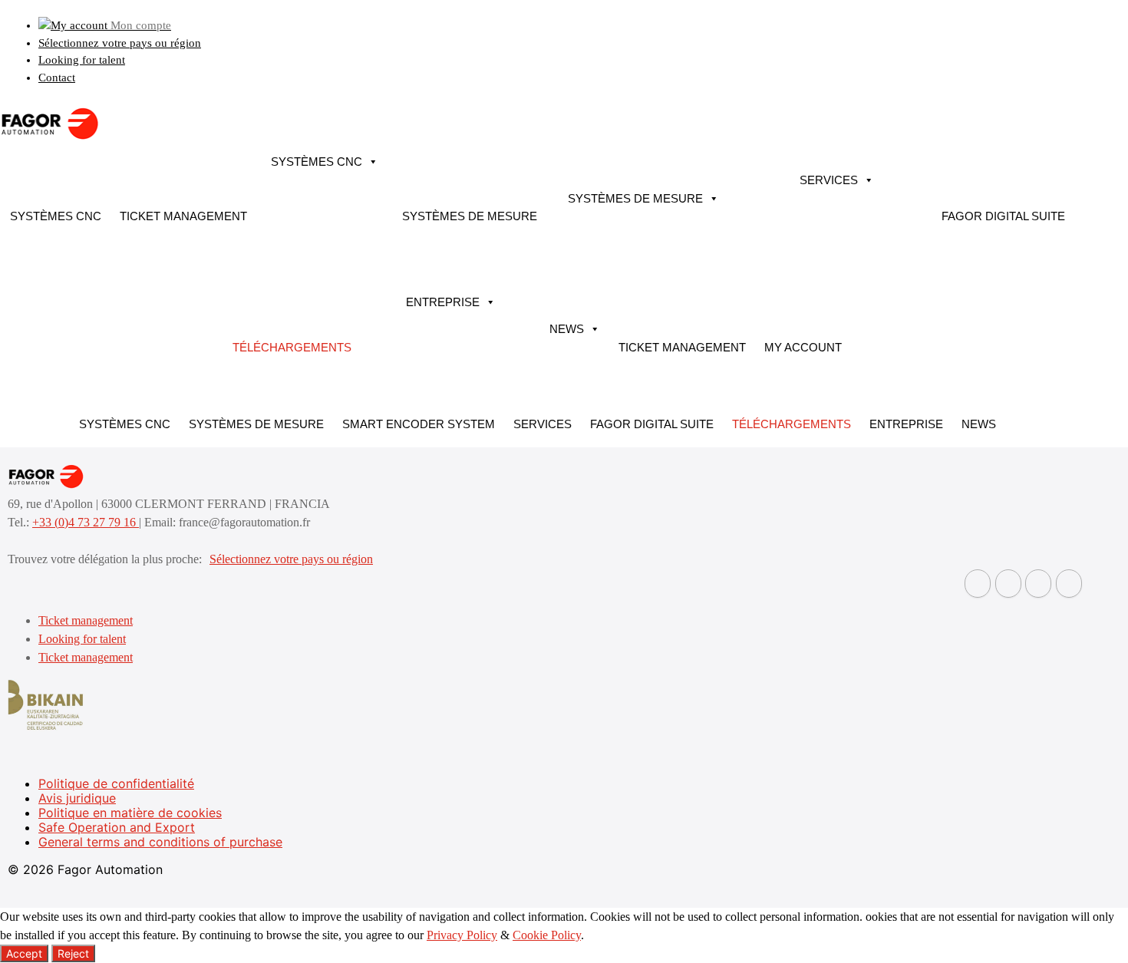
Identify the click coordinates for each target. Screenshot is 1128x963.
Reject (73, 953)
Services (829, 179)
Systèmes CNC (55, 216)
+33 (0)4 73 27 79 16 (85, 522)
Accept (24, 953)
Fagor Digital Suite (1003, 216)
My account (803, 347)
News (566, 328)
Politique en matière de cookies (130, 812)
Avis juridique (77, 798)
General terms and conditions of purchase (160, 841)
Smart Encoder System (418, 423)
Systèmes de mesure (469, 216)
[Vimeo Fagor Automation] (1038, 583)
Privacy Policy (462, 935)
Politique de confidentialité (116, 783)
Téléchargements (292, 347)
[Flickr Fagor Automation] (978, 583)
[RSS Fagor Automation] (1069, 583)
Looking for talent (81, 60)
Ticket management (183, 216)
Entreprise (443, 301)
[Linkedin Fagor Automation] (1008, 583)
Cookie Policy (547, 935)
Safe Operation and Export (116, 827)
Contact (56, 77)
